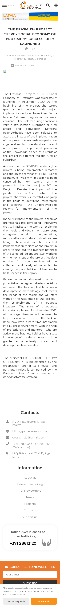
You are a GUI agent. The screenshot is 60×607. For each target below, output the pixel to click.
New (32, 48)
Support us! (30, 517)
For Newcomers (30, 490)
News (30, 497)
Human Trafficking (30, 484)
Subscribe (30, 583)
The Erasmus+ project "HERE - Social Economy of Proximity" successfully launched (30, 57)
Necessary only (16, 601)
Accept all (43, 601)
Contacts (30, 510)
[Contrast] (41, 5)
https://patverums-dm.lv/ (29, 431)
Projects (30, 503)
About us (30, 477)
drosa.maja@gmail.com (28, 437)
